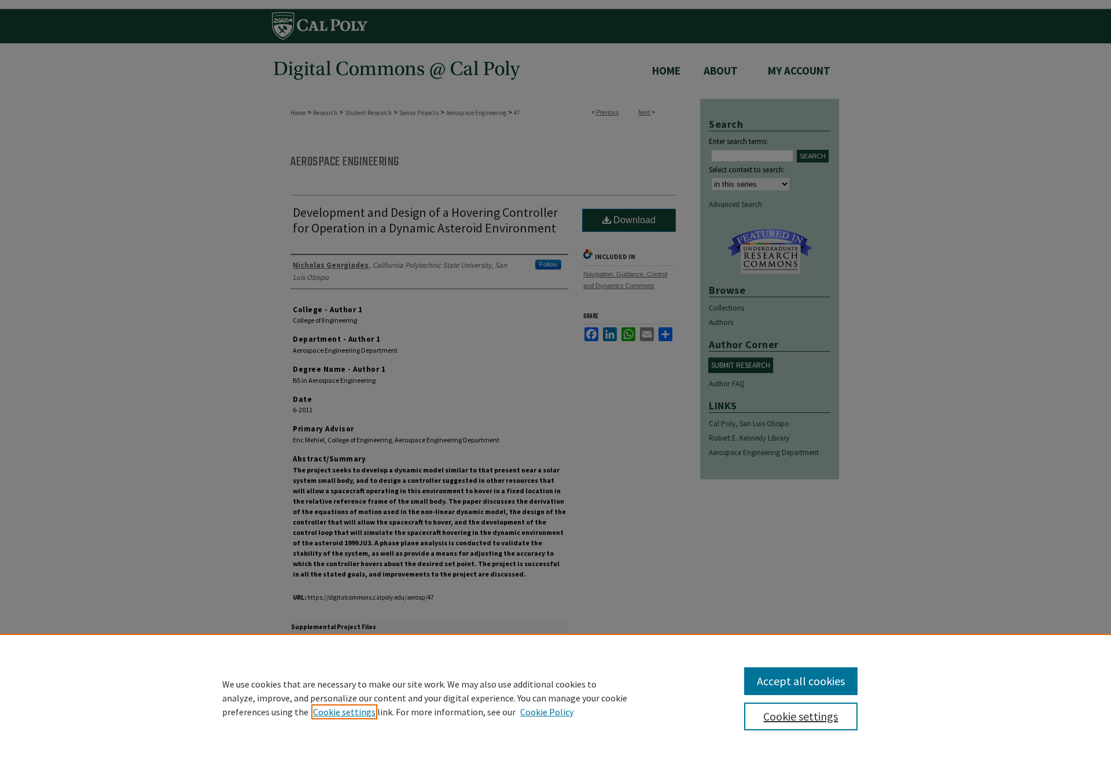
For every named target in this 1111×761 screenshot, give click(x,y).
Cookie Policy (546, 712)
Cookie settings (344, 712)
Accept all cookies (801, 681)
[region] (555, 697)
